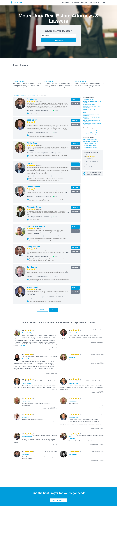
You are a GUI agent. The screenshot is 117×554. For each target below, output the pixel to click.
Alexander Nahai (34, 207)
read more (31, 150)
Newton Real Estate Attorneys (90, 147)
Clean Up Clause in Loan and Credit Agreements (91, 121)
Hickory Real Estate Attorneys (90, 145)
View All (42, 309)
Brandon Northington (36, 226)
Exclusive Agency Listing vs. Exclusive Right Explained (92, 124)
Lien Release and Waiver (89, 104)
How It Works (65, 2)
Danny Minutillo (33, 247)
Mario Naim (32, 163)
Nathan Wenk (32, 287)
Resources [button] (84, 2)
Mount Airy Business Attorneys (90, 130)
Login (103, 2)
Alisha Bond (32, 143)
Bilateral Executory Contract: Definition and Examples (92, 107)
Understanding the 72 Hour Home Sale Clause (92, 111)
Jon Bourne (32, 267)
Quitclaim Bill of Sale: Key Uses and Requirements (91, 118)
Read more (22, 345)
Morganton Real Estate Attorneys (90, 141)
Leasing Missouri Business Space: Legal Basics (91, 115)
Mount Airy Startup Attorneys (89, 133)
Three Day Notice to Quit (89, 109)
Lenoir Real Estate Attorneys (89, 143)
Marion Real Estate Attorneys (90, 139)
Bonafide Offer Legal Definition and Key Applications (92, 102)
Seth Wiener (32, 99)
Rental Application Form (88, 99)
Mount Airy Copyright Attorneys (90, 132)
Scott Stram (32, 120)
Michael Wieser (33, 187)
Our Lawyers (75, 2)
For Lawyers (93, 2)
